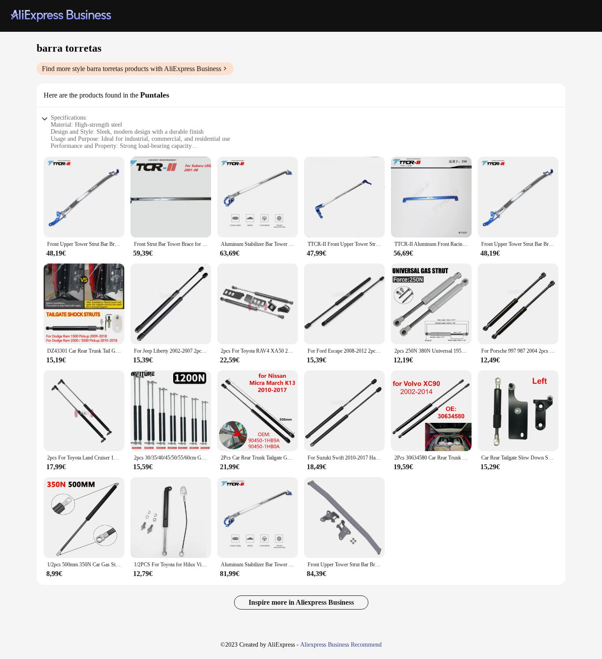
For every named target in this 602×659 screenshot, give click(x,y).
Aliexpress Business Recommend (341, 644)
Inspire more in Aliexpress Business (301, 602)
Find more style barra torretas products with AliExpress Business (131, 68)
